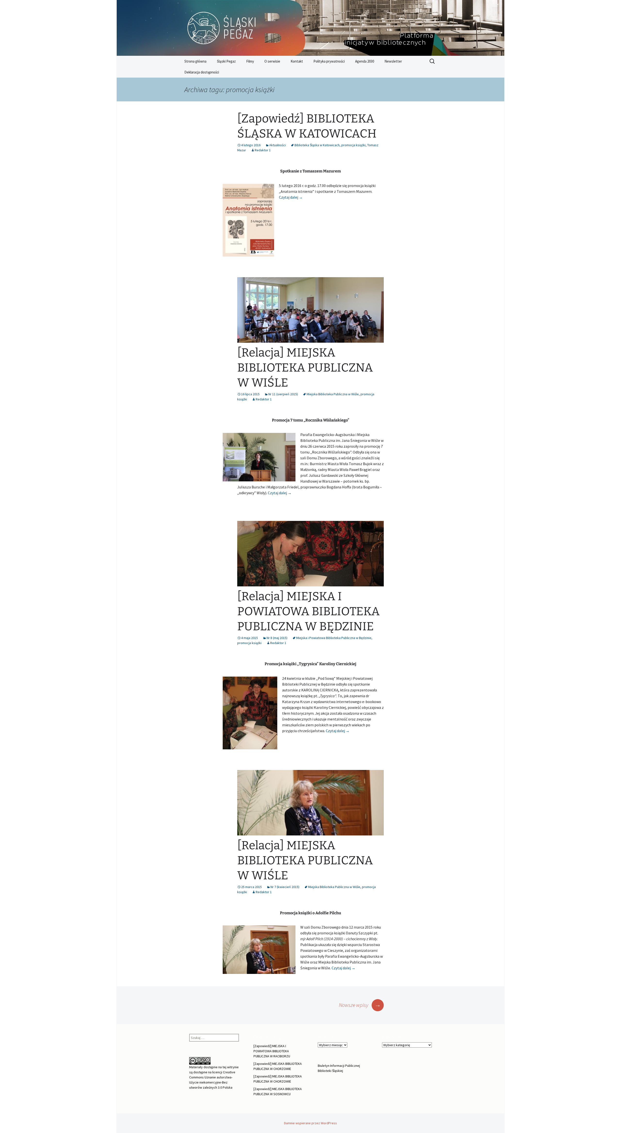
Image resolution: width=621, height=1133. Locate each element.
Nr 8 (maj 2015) (277, 638)
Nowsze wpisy (360, 1005)
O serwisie (272, 61)
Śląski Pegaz (226, 61)
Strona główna (195, 61)
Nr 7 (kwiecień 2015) (284, 887)
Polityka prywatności (329, 61)
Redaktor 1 (263, 150)
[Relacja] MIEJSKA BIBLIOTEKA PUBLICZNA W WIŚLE (305, 368)
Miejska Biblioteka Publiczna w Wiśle (333, 394)
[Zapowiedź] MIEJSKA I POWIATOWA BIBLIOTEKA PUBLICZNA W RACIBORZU (271, 1051)
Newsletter (393, 61)
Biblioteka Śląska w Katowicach (317, 145)
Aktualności (277, 145)
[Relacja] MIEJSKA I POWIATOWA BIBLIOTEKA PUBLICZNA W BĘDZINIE (308, 611)
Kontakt (297, 61)
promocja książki (353, 145)
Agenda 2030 (364, 61)
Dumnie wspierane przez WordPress (310, 1123)
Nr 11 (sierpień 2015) (283, 394)
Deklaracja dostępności (201, 72)
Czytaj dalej (291, 197)
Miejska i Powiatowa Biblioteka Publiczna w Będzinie (333, 638)
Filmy (250, 61)
